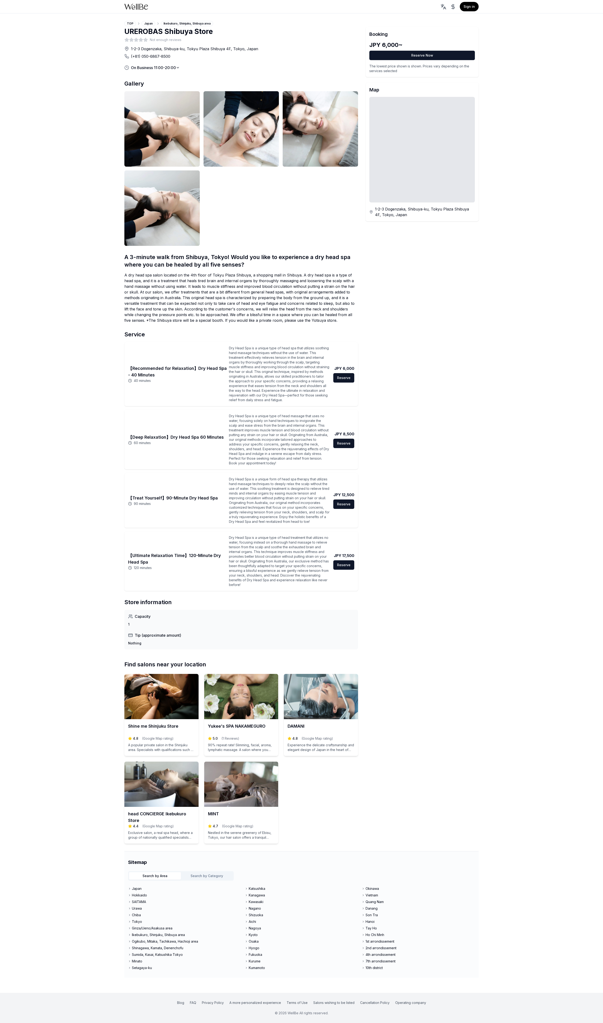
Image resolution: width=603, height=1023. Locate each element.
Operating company (410, 1003)
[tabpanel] (301, 928)
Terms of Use (297, 1003)
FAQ (193, 1003)
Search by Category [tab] (207, 876)
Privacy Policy (213, 1003)
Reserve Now (422, 55)
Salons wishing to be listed (333, 1003)
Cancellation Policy (375, 1003)
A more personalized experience (255, 1003)
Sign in (469, 6)
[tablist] (181, 876)
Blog (180, 1003)
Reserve (343, 378)
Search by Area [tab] (155, 876)
